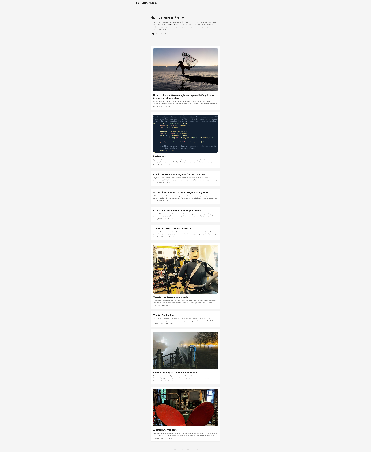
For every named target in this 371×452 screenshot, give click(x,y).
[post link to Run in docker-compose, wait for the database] (185, 178)
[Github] (157, 34)
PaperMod (198, 449)
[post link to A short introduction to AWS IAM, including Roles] (185, 196)
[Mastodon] (162, 34)
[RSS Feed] (166, 34)
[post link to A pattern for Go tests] (185, 414)
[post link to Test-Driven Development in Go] (185, 276)
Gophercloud (170, 24)
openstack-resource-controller (162, 27)
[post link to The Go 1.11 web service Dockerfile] (185, 232)
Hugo (192, 449)
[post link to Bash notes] (185, 140)
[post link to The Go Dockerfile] (185, 319)
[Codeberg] (153, 34)
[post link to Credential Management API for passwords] (185, 214)
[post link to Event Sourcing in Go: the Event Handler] (185, 356)
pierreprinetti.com (146, 2)
